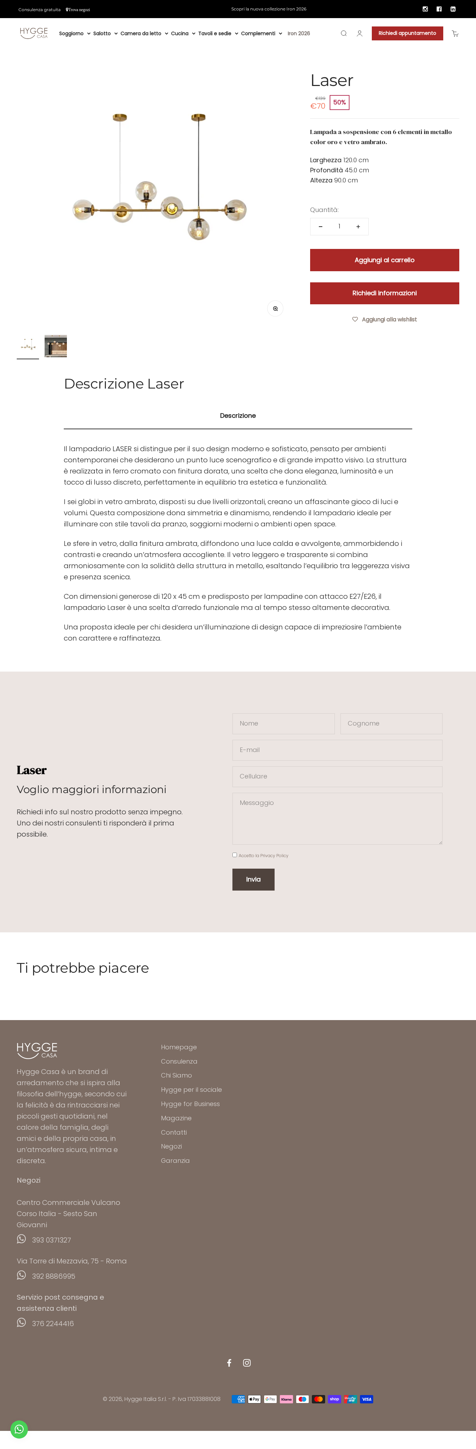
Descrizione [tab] (238, 415)
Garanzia (175, 1160)
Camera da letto (141, 33)
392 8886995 (53, 1276)
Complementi (258, 33)
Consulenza (179, 1061)
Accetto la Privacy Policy (264, 856)
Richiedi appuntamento (407, 33)
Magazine (176, 1118)
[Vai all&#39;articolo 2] (56, 347)
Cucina (180, 33)
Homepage (179, 1047)
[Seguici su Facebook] (229, 1363)
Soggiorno (71, 33)
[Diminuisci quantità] (320, 226)
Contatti (174, 1132)
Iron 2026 (299, 33)
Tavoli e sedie (214, 33)
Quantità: (324, 209)
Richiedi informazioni (385, 293)
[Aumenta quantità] (358, 226)
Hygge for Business (190, 1103)
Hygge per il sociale (191, 1089)
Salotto (102, 33)
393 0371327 (51, 1240)
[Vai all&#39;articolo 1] (28, 347)
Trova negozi (79, 10)
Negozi (171, 1146)
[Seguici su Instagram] (247, 1363)
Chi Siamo (176, 1075)
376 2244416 (53, 1324)
